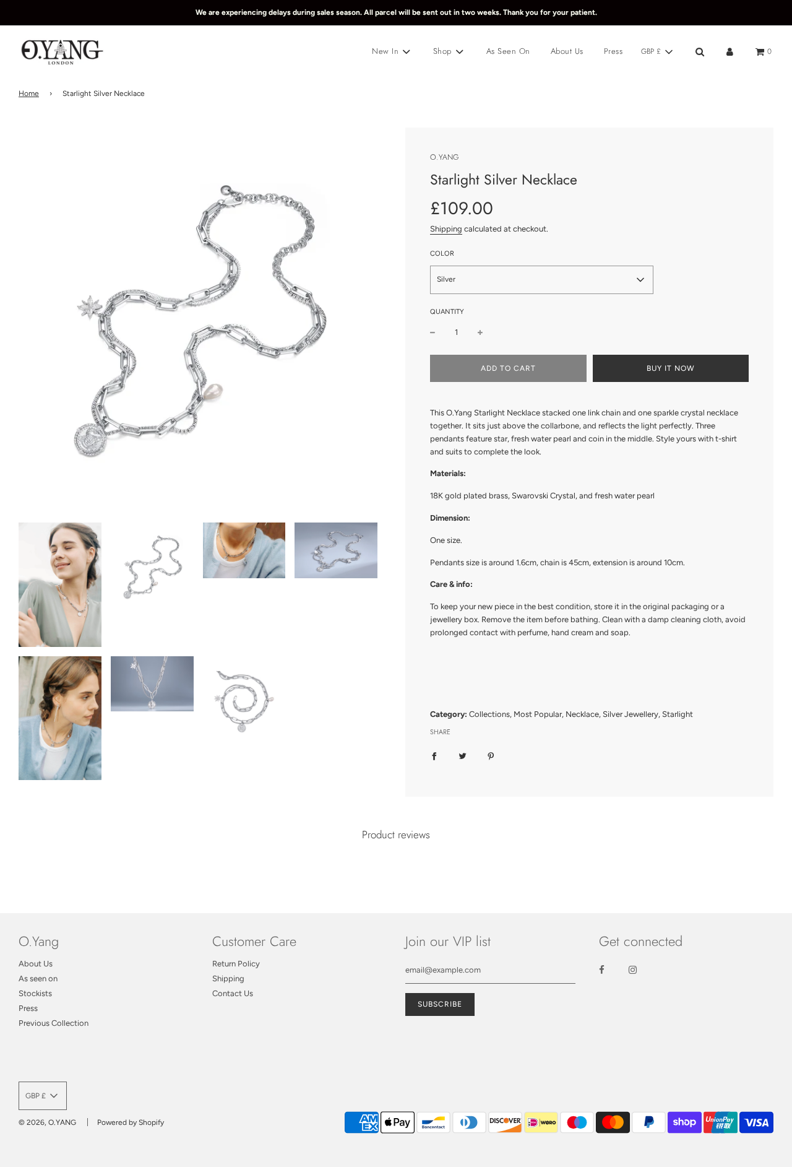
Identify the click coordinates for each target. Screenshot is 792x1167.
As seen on (38, 978)
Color (442, 253)
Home (29, 93)
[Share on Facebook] (434, 756)
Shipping (446, 228)
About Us (567, 51)
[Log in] (729, 51)
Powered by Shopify (130, 1122)
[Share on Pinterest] (491, 756)
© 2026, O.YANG (47, 1122)
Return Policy (236, 963)
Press (613, 51)
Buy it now (671, 368)
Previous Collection (53, 1023)
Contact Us (232, 993)
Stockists (35, 993)
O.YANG (444, 157)
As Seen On (508, 51)
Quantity (447, 312)
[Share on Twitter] (462, 756)
